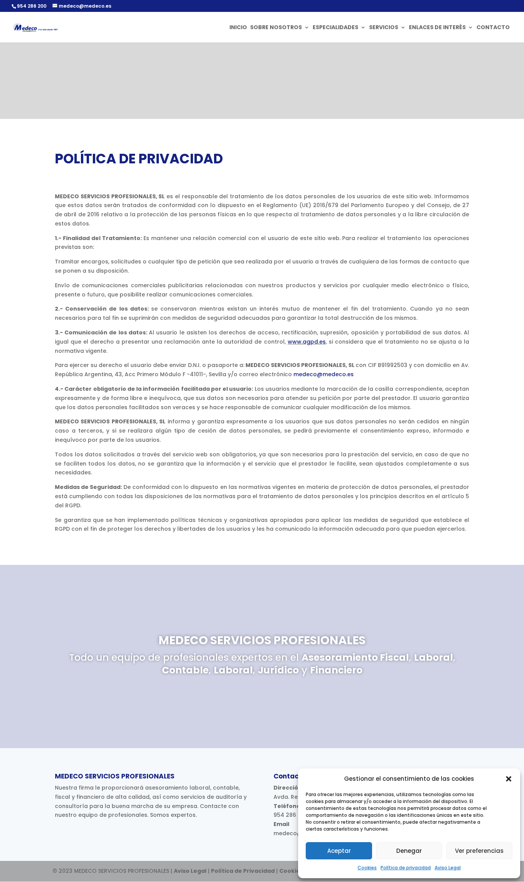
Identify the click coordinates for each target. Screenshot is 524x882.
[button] (508, 779)
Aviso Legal (448, 867)
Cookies (367, 867)
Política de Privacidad (243, 871)
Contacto (493, 28)
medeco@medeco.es (323, 374)
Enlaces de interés (437, 28)
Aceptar (339, 851)
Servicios (383, 28)
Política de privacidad (406, 867)
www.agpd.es (307, 342)
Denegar (409, 851)
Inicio (238, 28)
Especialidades (335, 28)
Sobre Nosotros (276, 28)
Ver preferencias (479, 851)
